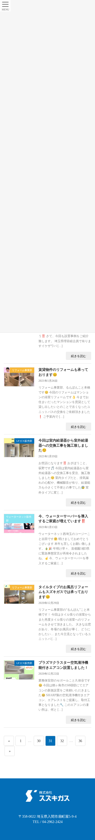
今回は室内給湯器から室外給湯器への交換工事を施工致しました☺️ (63, 445)
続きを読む (78, 356)
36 (80, 742)
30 (39, 742)
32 (62, 742)
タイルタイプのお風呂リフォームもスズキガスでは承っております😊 (63, 592)
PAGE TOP (87, 810)
